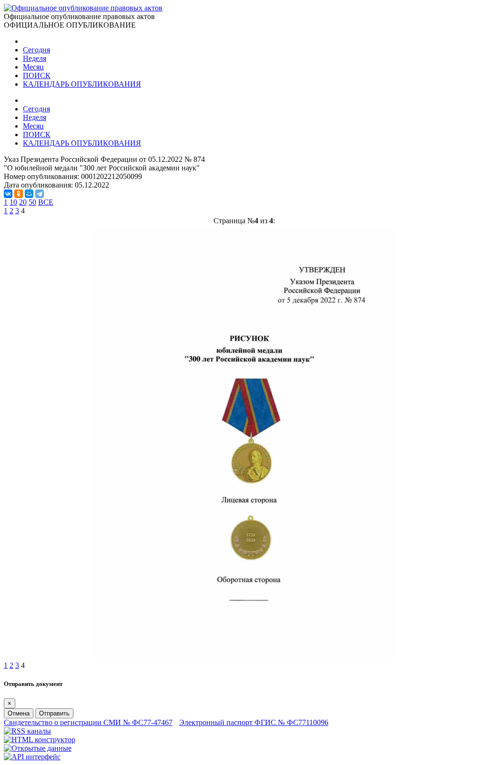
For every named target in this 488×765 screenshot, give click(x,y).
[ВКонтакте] (8, 193)
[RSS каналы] (27, 731)
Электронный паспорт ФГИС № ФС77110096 (253, 722)
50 (32, 202)
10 (13, 202)
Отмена (19, 713)
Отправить (54, 713)
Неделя (34, 58)
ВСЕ (45, 202)
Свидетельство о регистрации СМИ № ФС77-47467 (88, 722)
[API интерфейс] (32, 757)
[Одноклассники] (18, 193)
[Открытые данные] (37, 748)
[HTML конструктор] (39, 739)
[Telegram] (39, 193)
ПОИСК (37, 75)
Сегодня (36, 50)
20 (23, 202)
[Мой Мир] (29, 193)
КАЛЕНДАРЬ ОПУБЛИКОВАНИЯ (82, 84)
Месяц (33, 67)
